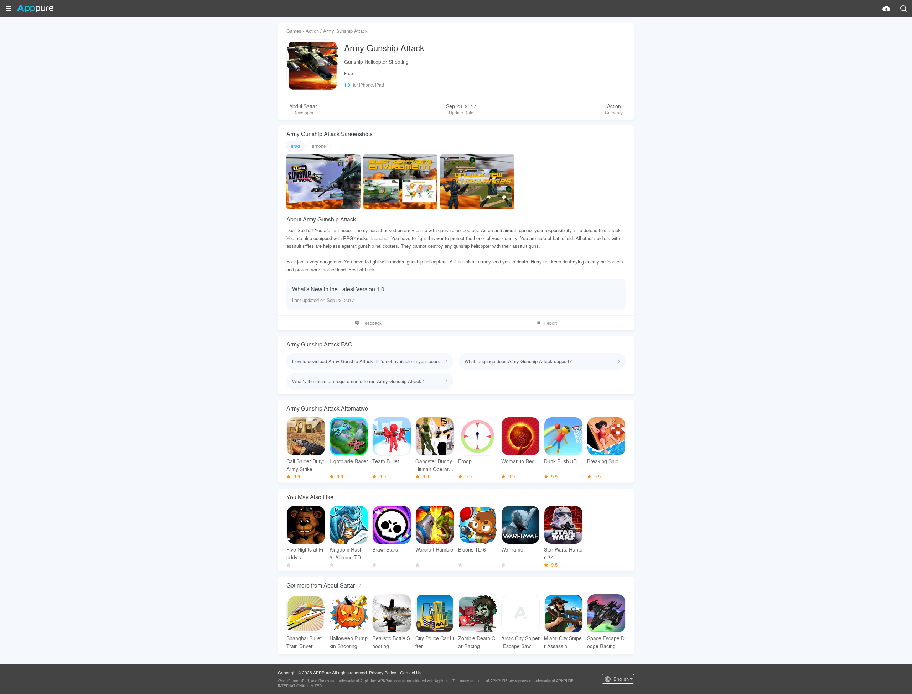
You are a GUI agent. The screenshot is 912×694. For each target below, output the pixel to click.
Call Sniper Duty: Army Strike (305, 465)
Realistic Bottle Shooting (391, 642)
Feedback (372, 323)
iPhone (319, 146)
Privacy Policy (382, 672)
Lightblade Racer (349, 461)
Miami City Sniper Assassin (563, 642)
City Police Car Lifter (434, 642)
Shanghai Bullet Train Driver (304, 642)
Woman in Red (518, 461)
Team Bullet (385, 461)
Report (550, 323)
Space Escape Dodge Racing (606, 642)
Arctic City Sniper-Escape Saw (520, 642)
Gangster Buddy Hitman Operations (433, 465)
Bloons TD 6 (472, 549)
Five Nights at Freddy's (305, 553)
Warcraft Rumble (434, 549)
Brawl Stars (385, 549)
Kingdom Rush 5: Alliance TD (346, 553)
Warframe (512, 549)
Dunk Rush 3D (560, 461)
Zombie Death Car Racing (476, 642)
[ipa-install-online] (886, 8)
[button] (8, 8)
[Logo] (35, 8)
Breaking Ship (602, 461)
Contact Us (410, 672)
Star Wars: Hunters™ (563, 553)
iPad (295, 146)
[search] (903, 8)
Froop (465, 461)
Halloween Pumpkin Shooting (349, 642)
